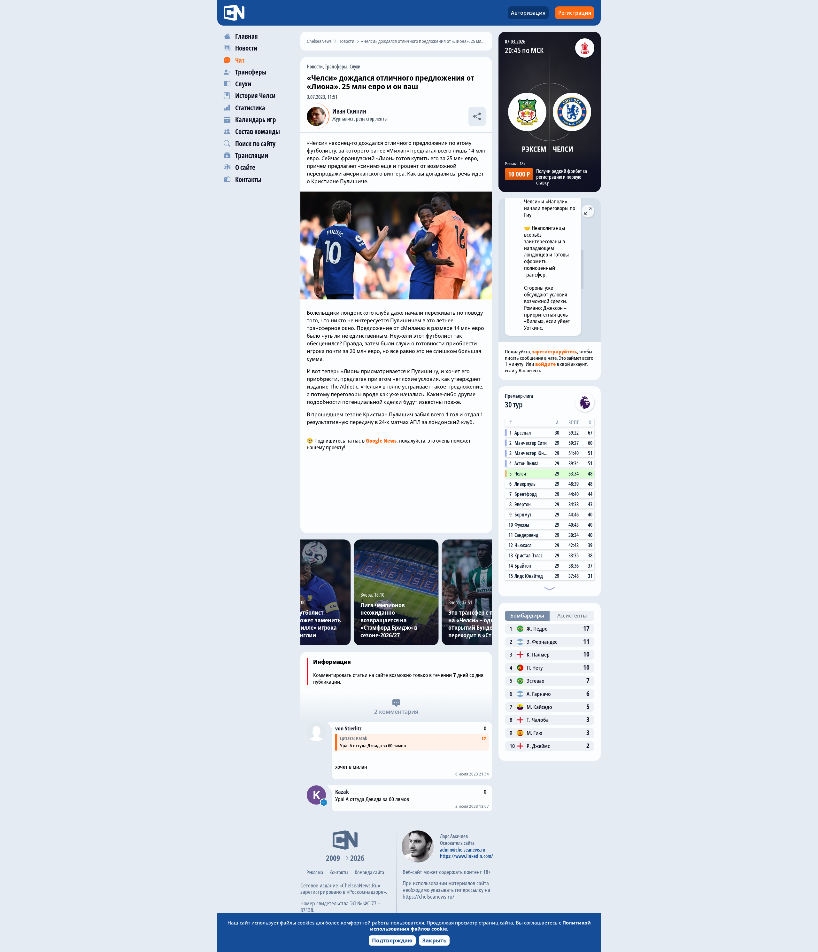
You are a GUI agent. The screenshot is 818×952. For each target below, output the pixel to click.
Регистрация (574, 12)
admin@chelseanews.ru (462, 849)
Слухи (355, 66)
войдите (545, 364)
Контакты (338, 872)
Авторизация (528, 12)
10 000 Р (519, 173)
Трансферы (336, 66)
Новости (315, 66)
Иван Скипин (349, 110)
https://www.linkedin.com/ (466, 856)
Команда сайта (369, 872)
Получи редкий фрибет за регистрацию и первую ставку (561, 177)
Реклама (314, 872)
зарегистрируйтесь (554, 351)
